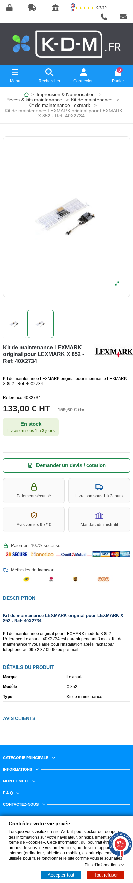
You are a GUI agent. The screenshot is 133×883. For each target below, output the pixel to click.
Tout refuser (106, 875)
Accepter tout (61, 875)
